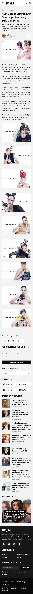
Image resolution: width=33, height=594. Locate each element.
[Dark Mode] (27, 3)
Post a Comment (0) (16, 362)
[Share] (29, 36)
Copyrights (5, 584)
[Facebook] (9, 341)
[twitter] (9, 544)
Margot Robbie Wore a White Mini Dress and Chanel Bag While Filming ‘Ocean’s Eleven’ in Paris (21, 474)
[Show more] (22, 341)
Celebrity (5, 554)
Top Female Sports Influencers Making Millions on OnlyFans (19, 402)
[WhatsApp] (18, 341)
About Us (5, 582)
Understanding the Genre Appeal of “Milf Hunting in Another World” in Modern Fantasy (21, 438)
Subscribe (25, 567)
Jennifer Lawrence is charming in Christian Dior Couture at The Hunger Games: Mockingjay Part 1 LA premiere (21, 426)
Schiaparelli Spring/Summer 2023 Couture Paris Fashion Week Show (20, 414)
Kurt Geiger (18, 336)
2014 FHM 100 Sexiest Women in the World (20, 450)
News (19, 557)
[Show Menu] (2, 3)
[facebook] (4, 544)
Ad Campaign (11, 10)
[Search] (30, 3)
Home (3, 10)
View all (28, 347)
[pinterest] (14, 544)
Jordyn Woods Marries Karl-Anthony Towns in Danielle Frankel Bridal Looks (20, 486)
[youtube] (19, 544)
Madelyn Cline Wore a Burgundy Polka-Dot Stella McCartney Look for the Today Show (21, 461)
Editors (12, 582)
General (4, 557)
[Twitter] (13, 341)
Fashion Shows (22, 554)
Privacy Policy (20, 582)
